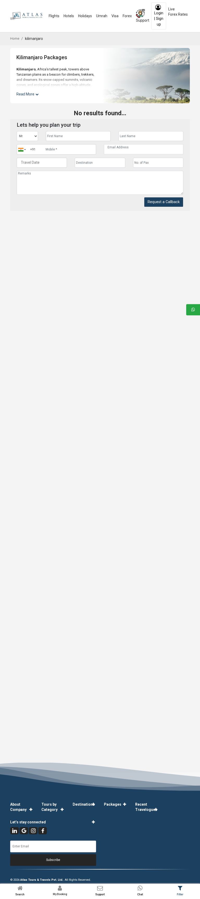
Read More (25, 94)
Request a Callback (164, 202)
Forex (127, 16)
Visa (114, 16)
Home (14, 38)
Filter (180, 894)
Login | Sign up (158, 19)
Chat (140, 894)
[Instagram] (33, 830)
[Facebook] (42, 830)
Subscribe (53, 860)
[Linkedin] (14, 830)
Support (142, 20)
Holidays (85, 16)
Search (19, 894)
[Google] (24, 830)
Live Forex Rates (178, 11)
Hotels (69, 16)
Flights (54, 16)
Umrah (101, 16)
